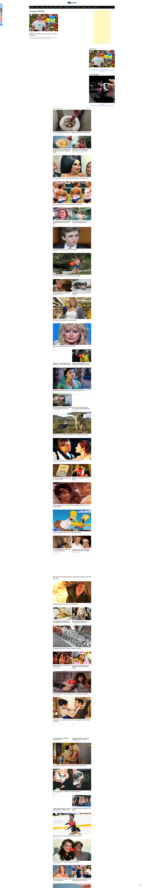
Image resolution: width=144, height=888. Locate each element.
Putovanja (84, 7)
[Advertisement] (101, 27)
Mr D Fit (73, 7)
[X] (1, 9)
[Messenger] (1, 7)
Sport (47, 7)
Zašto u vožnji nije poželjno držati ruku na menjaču (102, 105)
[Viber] (1, 13)
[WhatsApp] (1, 16)
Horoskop (94, 7)
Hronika (42, 7)
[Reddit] (1, 18)
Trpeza (78, 7)
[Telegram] (1, 22)
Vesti (37, 7)
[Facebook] (1, 4)
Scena (55, 7)
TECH (89, 7)
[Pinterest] (1, 20)
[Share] (1, 25)
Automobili (67, 7)
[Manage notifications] (141, 885)
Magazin (61, 7)
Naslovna (32, 7)
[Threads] (1, 11)
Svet (51, 7)
